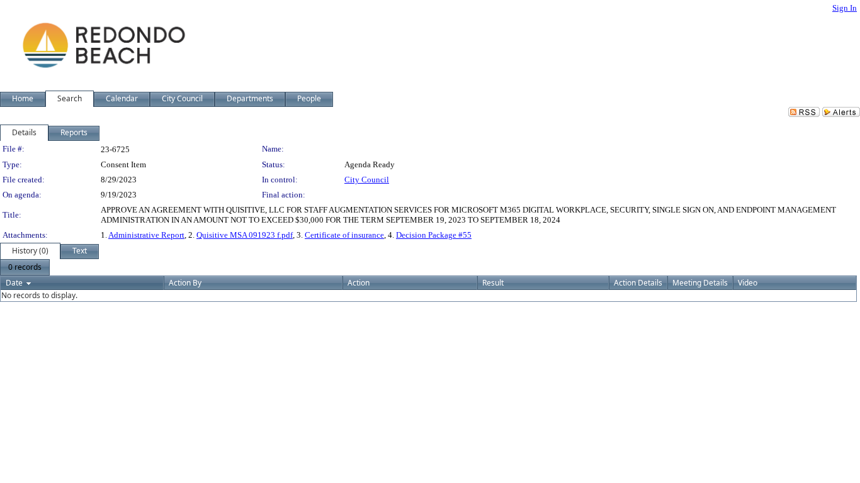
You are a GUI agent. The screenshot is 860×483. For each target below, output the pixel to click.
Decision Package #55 (434, 235)
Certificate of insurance (344, 235)
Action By (185, 282)
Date (14, 282)
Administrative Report (146, 235)
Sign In (844, 8)
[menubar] (25, 267)
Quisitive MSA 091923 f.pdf (244, 235)
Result (493, 282)
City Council (366, 179)
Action (359, 282)
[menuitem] (25, 267)
